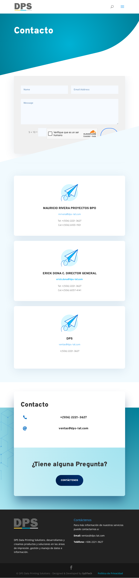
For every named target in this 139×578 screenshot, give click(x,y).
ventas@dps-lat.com (69, 344)
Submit (109, 135)
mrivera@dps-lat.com (69, 214)
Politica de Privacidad (110, 573)
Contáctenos (69, 480)
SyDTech (87, 573)
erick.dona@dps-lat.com (69, 279)
